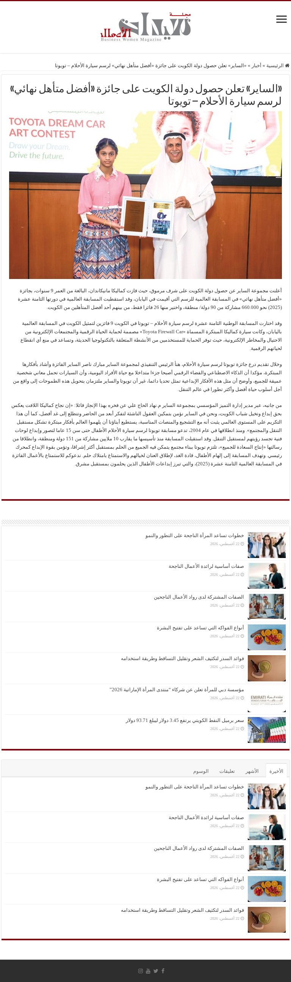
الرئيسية (275, 65)
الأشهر (252, 771)
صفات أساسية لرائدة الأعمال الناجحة (206, 566)
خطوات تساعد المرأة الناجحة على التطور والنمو (195, 535)
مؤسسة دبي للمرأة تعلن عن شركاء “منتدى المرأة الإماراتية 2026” (177, 689)
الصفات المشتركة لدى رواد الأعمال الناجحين (199, 597)
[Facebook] (163, 971)
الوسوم (201, 771)
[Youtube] (148, 971)
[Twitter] (156, 971)
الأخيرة (276, 771)
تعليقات (227, 771)
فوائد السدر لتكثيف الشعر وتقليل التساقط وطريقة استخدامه (182, 658)
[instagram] (141, 971)
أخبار (256, 65)
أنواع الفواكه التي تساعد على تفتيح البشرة (200, 627)
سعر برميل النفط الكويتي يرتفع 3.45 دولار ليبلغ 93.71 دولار (185, 720)
